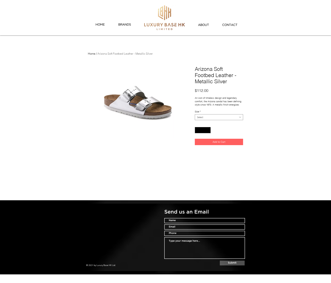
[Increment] (208, 130)
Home (91, 53)
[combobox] (219, 117)
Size (198, 111)
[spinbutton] (202, 130)
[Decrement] (197, 130)
